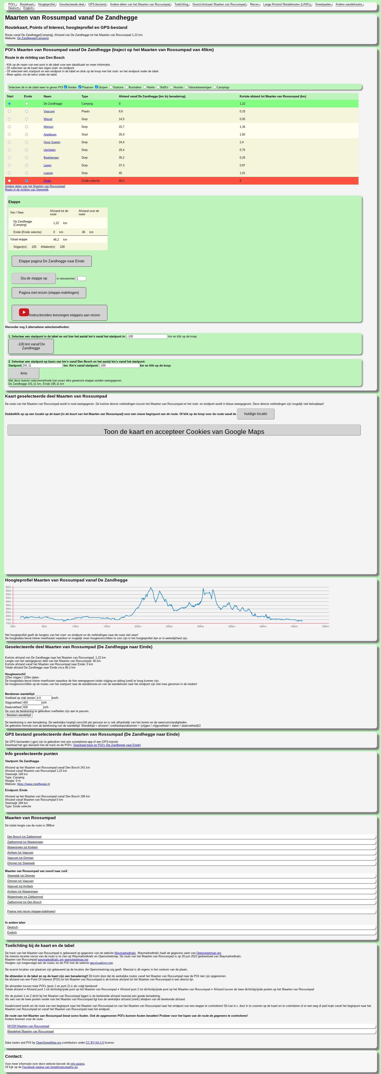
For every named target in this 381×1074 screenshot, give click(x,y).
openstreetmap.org (76, 959)
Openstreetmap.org (208, 953)
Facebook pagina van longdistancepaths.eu (50, 1067)
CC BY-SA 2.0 (95, 1042)
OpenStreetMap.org (48, 1042)
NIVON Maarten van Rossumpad (28, 1026)
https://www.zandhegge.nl (33, 784)
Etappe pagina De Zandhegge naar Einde (51, 261)
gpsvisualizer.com (101, 963)
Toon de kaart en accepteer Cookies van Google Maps (184, 431)
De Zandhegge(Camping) (33, 38)
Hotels (151, 87)
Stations (118, 87)
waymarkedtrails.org (51, 959)
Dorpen (103, 87)
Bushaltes (135, 87)
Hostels (178, 87)
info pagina (77, 1063)
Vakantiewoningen (200, 87)
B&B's (164, 87)
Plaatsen (87, 87)
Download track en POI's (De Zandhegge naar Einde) (107, 745)
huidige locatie (255, 414)
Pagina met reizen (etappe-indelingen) (49, 292)
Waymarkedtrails (125, 953)
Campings (223, 87)
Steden (72, 87)
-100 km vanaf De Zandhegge (31, 346)
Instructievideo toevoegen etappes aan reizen (64, 315)
